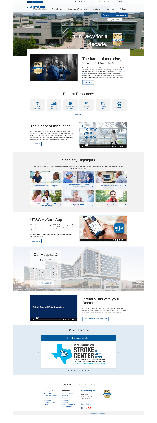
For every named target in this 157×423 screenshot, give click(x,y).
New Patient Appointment (115, 15)
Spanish (29, 1)
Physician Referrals (89, 1)
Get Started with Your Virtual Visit (95, 319)
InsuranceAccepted (87, 107)
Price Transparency (67, 406)
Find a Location (45, 283)
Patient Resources (109, 1)
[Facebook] (82, 408)
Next (118, 353)
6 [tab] (83, 370)
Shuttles (119, 107)
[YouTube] (89, 408)
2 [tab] (72, 370)
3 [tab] (74, 370)
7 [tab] (85, 370)
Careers (64, 397)
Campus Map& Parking (70, 107)
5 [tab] (80, 370)
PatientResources (37, 107)
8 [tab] (88, 370)
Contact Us (47, 404)
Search (124, 9)
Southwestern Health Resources (97, 412)
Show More (78, 114)
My (79, 1)
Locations (96, 9)
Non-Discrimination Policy (69, 404)
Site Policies (65, 402)
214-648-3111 (85, 403)
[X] (86, 408)
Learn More (88, 82)
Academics (110, 9)
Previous (39, 353)
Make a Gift (65, 395)
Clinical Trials (47, 399)
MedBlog (99, 1)
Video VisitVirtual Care (53, 107)
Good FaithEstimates (103, 107)
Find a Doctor (57, 9)
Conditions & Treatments (77, 9)
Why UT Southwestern (123, 1)
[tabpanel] (78, 352)
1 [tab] (69, 370)
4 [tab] (77, 370)
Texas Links (65, 399)
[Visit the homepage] (36, 7)
